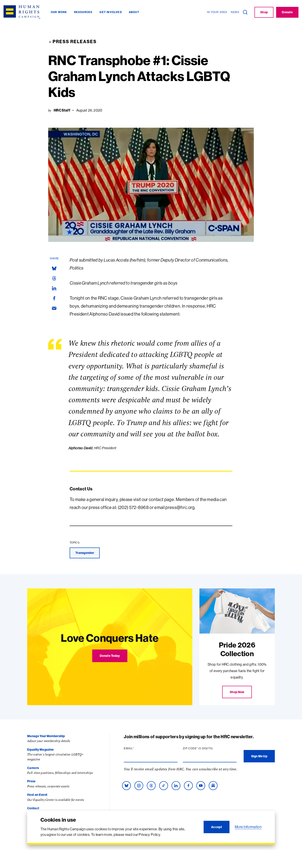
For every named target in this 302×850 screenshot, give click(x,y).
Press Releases (75, 41)
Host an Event (37, 795)
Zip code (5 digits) (206, 748)
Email (137, 748)
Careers (33, 768)
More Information (248, 827)
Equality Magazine (40, 750)
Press (31, 781)
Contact (33, 808)
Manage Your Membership (46, 736)
